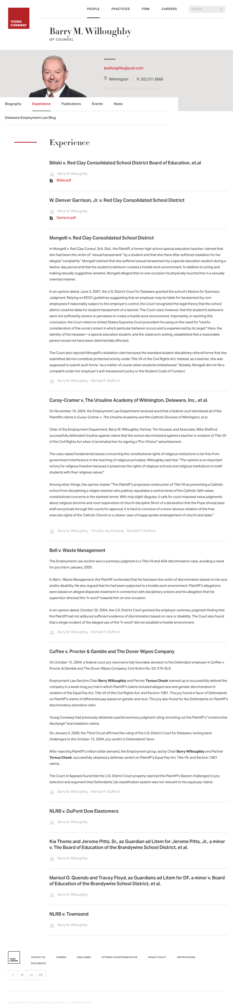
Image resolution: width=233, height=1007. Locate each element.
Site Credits (38, 964)
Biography (13, 104)
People (93, 9)
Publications (71, 104)
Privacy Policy (157, 957)
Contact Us (38, 957)
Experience (41, 104)
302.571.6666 (152, 79)
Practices (120, 9)
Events (97, 104)
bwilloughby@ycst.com (123, 68)
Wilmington (118, 79)
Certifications (186, 957)
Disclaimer (84, 957)
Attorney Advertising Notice (119, 957)
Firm (146, 9)
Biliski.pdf (64, 180)
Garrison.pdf (66, 218)
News (118, 104)
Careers (169, 9)
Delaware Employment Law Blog (30, 118)
